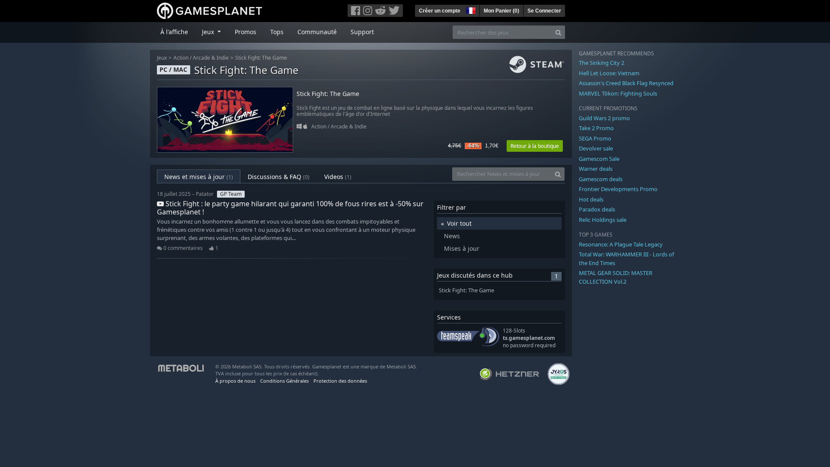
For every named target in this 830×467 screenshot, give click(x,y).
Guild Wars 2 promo (604, 118)
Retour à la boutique (535, 146)
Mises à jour (461, 248)
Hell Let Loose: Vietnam (609, 73)
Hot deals (591, 199)
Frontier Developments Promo (618, 189)
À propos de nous (235, 380)
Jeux (162, 57)
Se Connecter (544, 11)
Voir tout (459, 223)
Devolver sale (596, 148)
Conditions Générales (284, 380)
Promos (245, 32)
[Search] (558, 32)
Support (362, 32)
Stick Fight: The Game (261, 57)
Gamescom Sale (599, 159)
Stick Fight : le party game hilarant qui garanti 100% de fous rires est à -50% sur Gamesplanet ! (290, 208)
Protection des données (340, 380)
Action (180, 57)
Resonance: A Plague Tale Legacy (621, 244)
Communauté (317, 32)
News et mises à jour (198, 177)
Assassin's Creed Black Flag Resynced (626, 83)
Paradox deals (597, 209)
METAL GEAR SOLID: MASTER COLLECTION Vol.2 (615, 277)
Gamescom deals (600, 179)
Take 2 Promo (596, 128)
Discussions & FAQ (279, 177)
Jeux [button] (209, 32)
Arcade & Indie (211, 57)
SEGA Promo (595, 138)
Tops (277, 32)
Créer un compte (439, 11)
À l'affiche (174, 32)
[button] (470, 9)
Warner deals (596, 169)
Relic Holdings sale (602, 220)
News (452, 236)
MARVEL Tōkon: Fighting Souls (618, 93)
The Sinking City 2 (601, 63)
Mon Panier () (501, 11)
